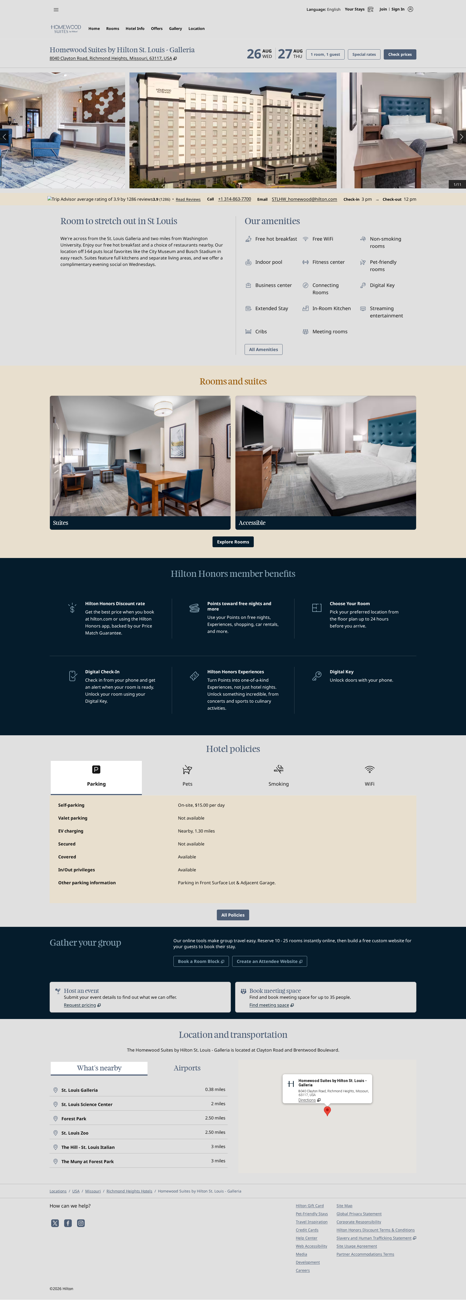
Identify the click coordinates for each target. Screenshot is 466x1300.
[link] (234, 199)
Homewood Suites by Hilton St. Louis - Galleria (199, 1191)
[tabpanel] (233, 849)
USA (76, 1191)
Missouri (93, 1191)
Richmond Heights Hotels (129, 1191)
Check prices (402, 54)
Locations (58, 1191)
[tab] (96, 778)
